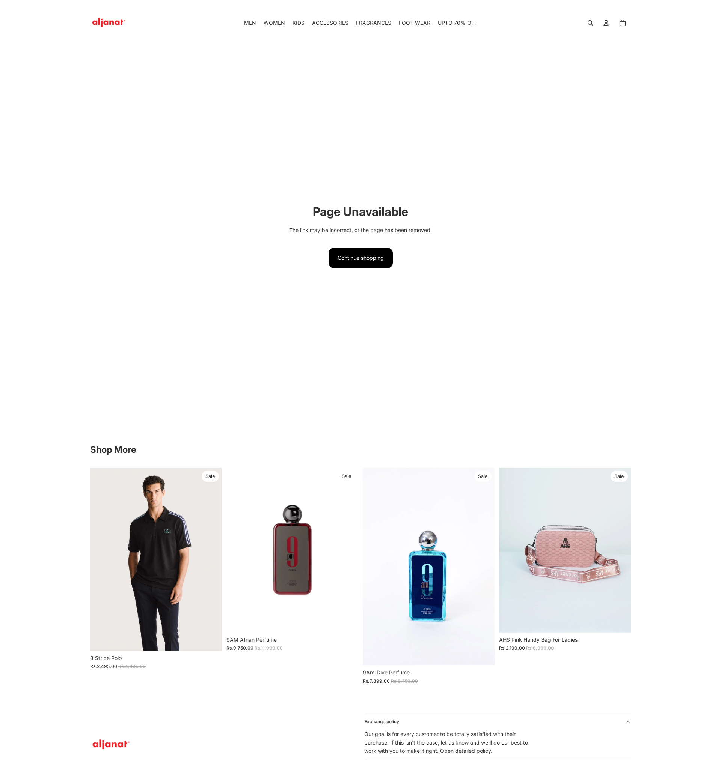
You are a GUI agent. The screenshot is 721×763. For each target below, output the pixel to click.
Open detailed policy (465, 751)
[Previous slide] (101, 559)
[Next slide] (210, 559)
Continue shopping (361, 258)
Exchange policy (381, 721)
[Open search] (590, 23)
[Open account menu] (606, 23)
